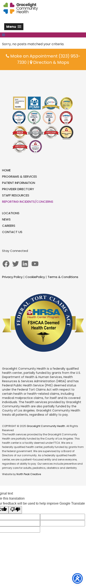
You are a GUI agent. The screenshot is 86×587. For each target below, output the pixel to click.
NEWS (6, 219)
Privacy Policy (12, 277)
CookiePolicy (35, 277)
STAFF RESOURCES (15, 195)
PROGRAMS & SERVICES (19, 176)
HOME (6, 170)
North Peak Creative (28, 474)
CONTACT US (12, 232)
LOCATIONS (10, 213)
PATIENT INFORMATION (18, 183)
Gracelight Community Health (46, 426)
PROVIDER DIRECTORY (18, 189)
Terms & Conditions (63, 277)
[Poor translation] (15, 510)
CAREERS (8, 225)
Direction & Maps (50, 62)
